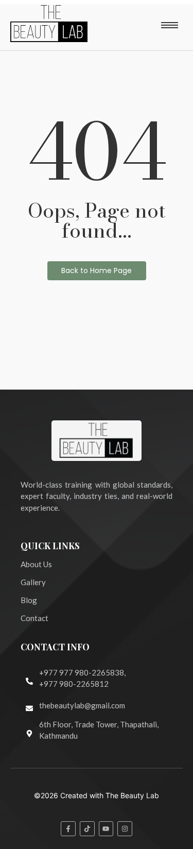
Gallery (33, 582)
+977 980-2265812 (74, 683)
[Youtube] (106, 828)
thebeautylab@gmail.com (82, 705)
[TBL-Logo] (48, 23)
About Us (36, 564)
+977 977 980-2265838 (81, 672)
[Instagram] (124, 828)
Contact (34, 618)
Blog (29, 600)
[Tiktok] (87, 828)
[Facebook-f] (68, 828)
